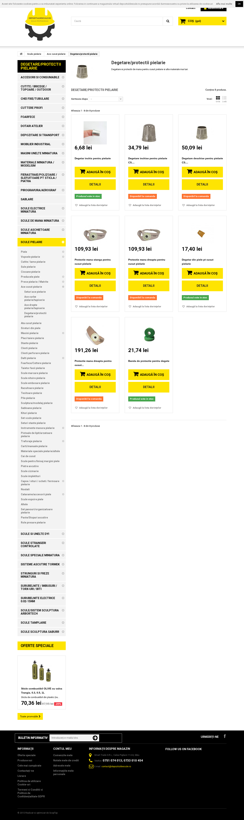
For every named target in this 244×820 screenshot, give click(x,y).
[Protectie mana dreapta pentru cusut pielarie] (148, 231)
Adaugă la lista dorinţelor (93, 205)
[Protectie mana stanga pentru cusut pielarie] (95, 231)
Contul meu (62, 748)
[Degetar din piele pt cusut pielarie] (202, 231)
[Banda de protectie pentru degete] (148, 332)
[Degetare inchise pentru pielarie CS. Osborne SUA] (148, 129)
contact (190, 8)
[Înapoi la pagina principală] (21, 54)
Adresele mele (61, 765)
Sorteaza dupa (79, 99)
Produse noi (25, 760)
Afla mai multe (224, 3)
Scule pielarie (34, 54)
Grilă (218, 101)
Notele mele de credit (66, 760)
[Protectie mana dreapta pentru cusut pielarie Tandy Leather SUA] (95, 332)
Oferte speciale (37, 645)
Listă (224, 101)
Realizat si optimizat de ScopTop (41, 813)
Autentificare (215, 8)
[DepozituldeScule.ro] (42, 23)
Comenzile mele (63, 755)
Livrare (22, 776)
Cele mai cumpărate (29, 765)
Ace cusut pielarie (56, 54)
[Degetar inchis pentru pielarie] (95, 129)
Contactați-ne (26, 770)
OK (239, 3)
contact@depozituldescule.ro (116, 766)
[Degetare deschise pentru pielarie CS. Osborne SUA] (202, 129)
